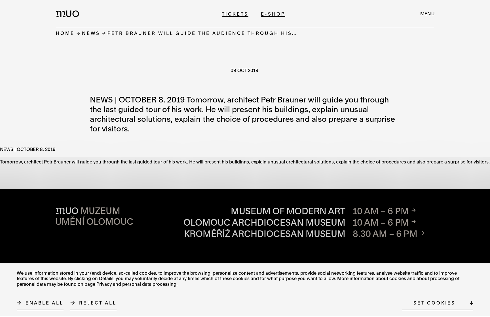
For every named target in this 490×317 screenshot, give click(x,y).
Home (65, 33)
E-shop (273, 13)
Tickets (235, 13)
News (91, 33)
